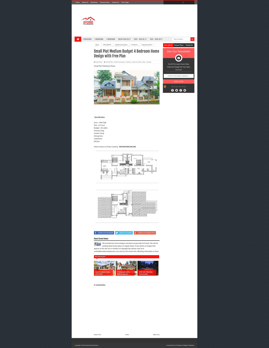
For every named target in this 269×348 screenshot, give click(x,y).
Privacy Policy (104, 2)
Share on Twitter (126, 233)
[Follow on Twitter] (176, 90)
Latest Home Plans (137, 62)
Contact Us (115, 2)
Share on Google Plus (146, 233)
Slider (144, 62)
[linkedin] (188, 2)
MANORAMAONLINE (127, 147)
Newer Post (97, 334)
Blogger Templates (188, 345)
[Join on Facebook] (172, 90)
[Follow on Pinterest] (184, 90)
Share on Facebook (105, 233)
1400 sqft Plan (109, 62)
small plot (148, 62)
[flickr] (179, 2)
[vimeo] (174, 2)
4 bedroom (128, 62)
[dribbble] (183, 2)
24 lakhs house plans (119, 62)
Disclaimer (94, 2)
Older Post (156, 334)
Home (78, 2)
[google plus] (192, 2)
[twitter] (170, 2)
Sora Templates (177, 345)
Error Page (125, 2)
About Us (85, 2)
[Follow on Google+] (180, 90)
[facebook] (166, 2)
